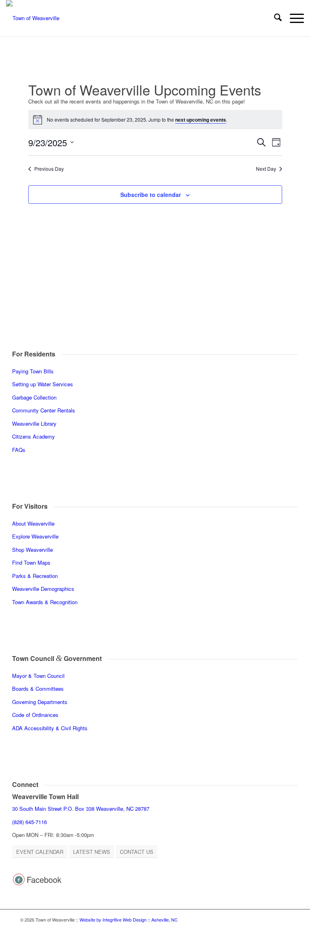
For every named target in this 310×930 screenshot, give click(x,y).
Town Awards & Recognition (45, 602)
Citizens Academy (33, 436)
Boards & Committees (38, 688)
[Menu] (293, 18)
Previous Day (49, 169)
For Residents (33, 353)
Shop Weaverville (32, 549)
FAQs (18, 450)
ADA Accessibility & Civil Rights (50, 728)
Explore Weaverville (35, 536)
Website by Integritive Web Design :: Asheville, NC (129, 919)
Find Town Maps (31, 562)
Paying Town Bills (33, 371)
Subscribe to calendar (150, 195)
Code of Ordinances (35, 715)
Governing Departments (39, 702)
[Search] (274, 18)
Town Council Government (57, 658)
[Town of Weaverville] (32, 18)
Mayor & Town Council (38, 675)
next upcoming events (200, 119)
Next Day (266, 169)
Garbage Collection (34, 397)
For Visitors (30, 506)
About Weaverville (33, 523)
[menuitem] (274, 18)
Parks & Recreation (35, 576)
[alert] (155, 119)
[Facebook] (19, 879)
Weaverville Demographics (43, 588)
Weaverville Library (34, 423)
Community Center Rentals (43, 410)
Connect (25, 784)
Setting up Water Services (42, 384)
